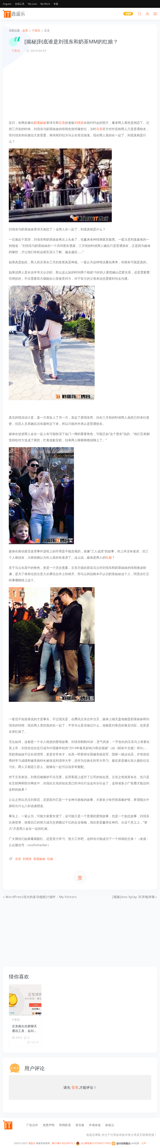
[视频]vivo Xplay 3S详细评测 (133, 897)
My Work (45, 3)
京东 (62, 122)
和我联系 (65, 1125)
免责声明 (48, 1125)
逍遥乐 (31, 1143)
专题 (55, 3)
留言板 (80, 1125)
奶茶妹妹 (40, 122)
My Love (32, 3)
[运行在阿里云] (121, 1143)
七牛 (143, 1143)
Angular (7, 3)
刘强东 (79, 122)
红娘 (109, 557)
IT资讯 (16, 51)
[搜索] (139, 14)
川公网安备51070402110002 (95, 1143)
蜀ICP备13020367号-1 (63, 1143)
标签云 (109, 1125)
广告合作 (32, 1125)
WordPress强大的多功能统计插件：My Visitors (41, 897)
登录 (74, 1087)
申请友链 (95, 1125)
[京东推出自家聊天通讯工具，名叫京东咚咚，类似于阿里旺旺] (25, 999)
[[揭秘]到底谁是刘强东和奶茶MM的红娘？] (60, 185)
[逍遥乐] (14, 14)
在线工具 (19, 3)
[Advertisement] (80, 86)
